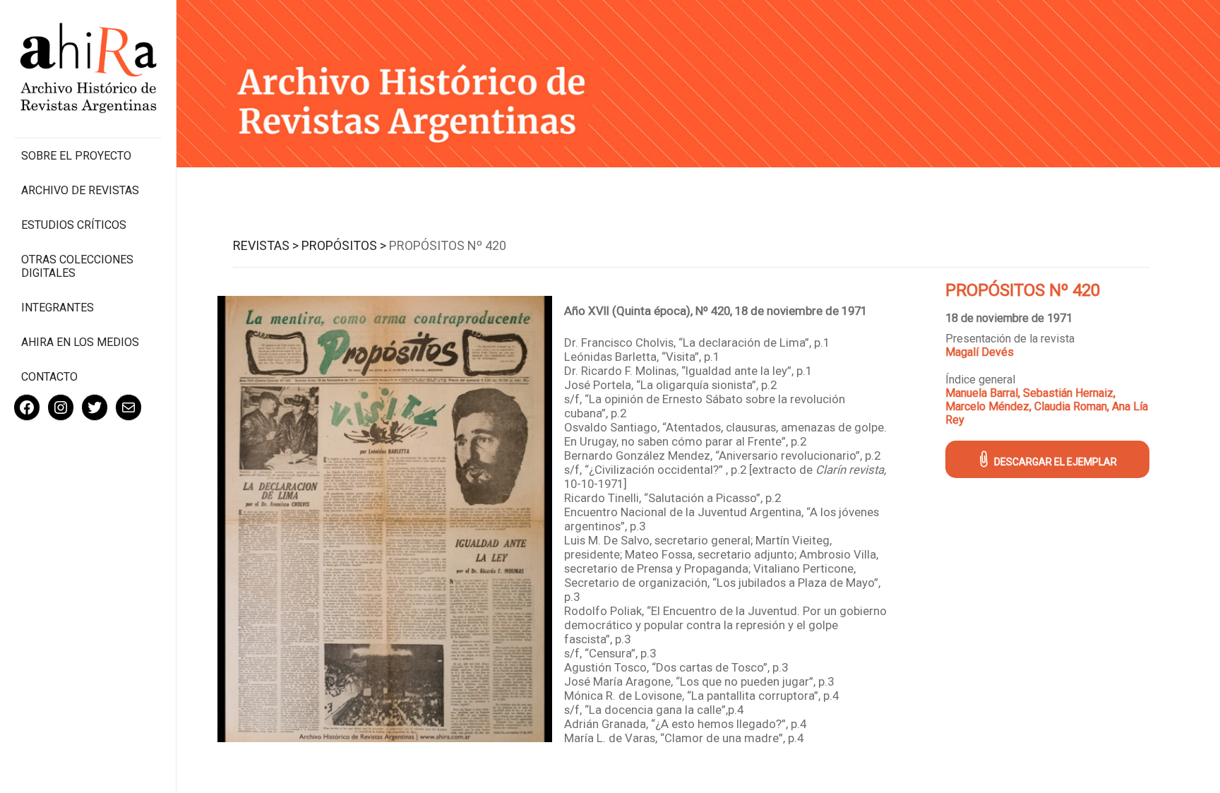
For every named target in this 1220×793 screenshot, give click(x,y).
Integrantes (57, 307)
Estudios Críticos (73, 225)
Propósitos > (343, 245)
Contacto (49, 376)
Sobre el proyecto (76, 155)
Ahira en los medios (80, 342)
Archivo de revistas (80, 190)
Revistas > (266, 245)
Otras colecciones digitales (77, 266)
